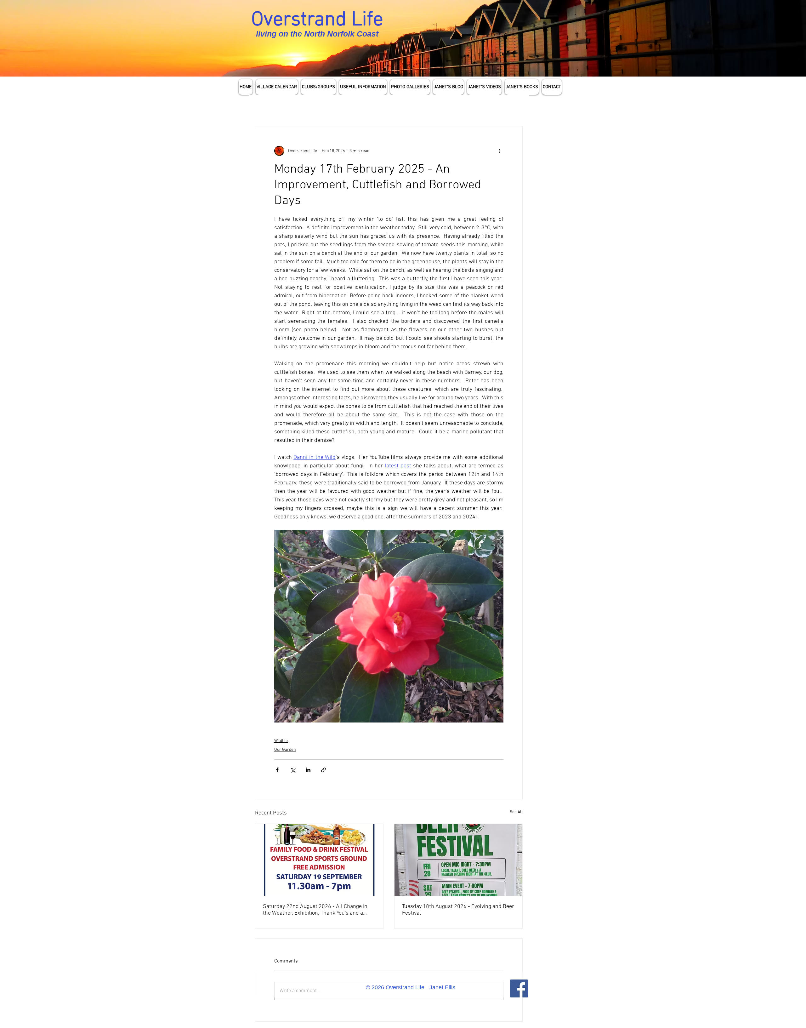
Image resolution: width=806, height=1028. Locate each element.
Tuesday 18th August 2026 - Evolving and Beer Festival (458, 910)
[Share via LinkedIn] (308, 770)
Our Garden (285, 749)
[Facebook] (519, 988)
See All (516, 812)
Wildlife (281, 741)
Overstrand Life (317, 20)
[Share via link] (323, 770)
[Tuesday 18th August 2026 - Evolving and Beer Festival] (458, 860)
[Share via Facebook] (277, 770)
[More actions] (499, 151)
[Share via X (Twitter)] (293, 770)
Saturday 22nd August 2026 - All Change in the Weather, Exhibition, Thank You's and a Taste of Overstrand (315, 910)
